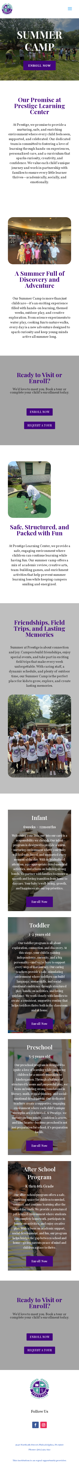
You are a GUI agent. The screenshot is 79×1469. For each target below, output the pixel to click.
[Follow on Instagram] (43, 1425)
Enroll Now (39, 65)
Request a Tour (39, 425)
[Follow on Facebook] (35, 1425)
